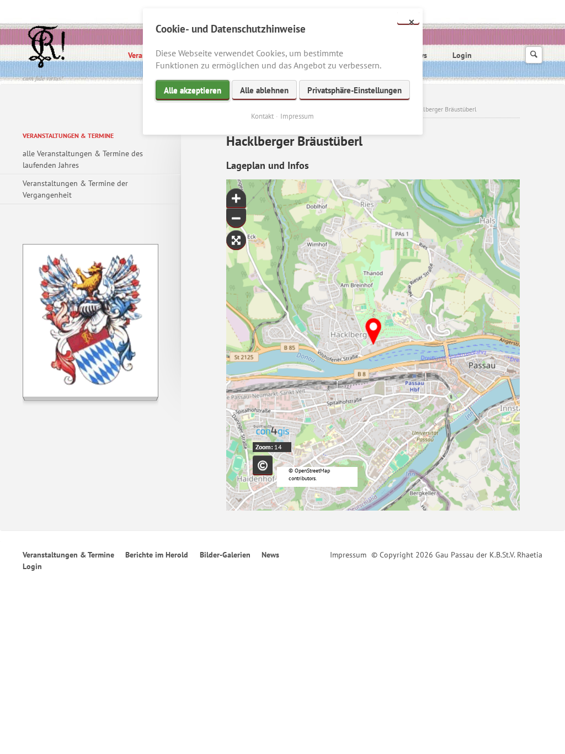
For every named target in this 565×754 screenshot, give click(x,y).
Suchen (534, 55)
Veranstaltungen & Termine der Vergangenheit (75, 189)
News (270, 555)
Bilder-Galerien (225, 555)
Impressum (348, 555)
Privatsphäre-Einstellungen (354, 90)
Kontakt (262, 116)
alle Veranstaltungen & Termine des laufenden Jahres (83, 159)
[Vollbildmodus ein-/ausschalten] (236, 240)
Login (462, 55)
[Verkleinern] (236, 218)
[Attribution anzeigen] (263, 465)
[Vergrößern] (236, 198)
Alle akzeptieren (192, 90)
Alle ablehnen (264, 90)
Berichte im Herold (156, 555)
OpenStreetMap (312, 470)
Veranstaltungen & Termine (68, 135)
